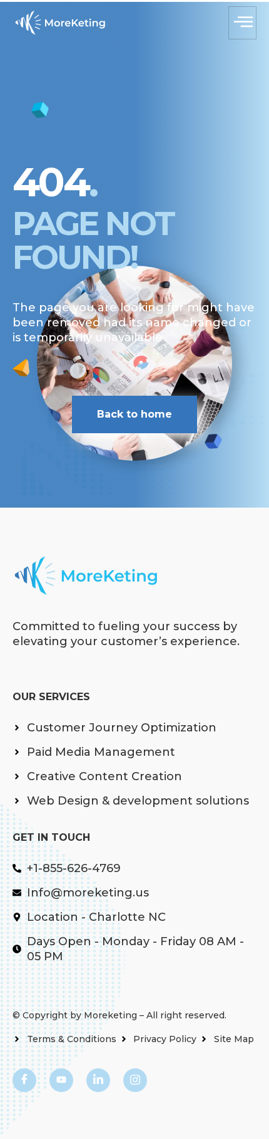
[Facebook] (24, 1080)
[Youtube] (61, 1080)
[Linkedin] (98, 1080)
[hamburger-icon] (242, 22)
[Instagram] (135, 1080)
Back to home (134, 414)
